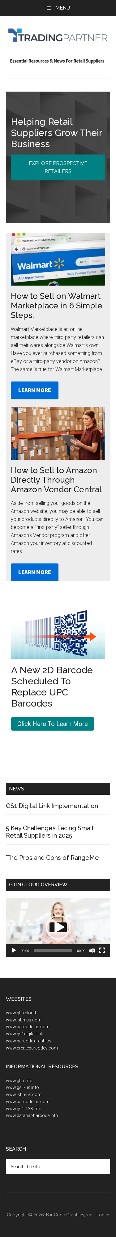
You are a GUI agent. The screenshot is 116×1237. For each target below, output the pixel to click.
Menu (62, 8)
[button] (58, 927)
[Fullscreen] (102, 950)
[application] (58, 927)
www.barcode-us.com (27, 1026)
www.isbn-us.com (23, 1019)
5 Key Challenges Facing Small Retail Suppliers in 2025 (49, 831)
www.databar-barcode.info (32, 1115)
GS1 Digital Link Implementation (52, 806)
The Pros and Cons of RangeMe (52, 857)
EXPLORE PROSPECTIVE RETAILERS (58, 167)
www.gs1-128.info (23, 1108)
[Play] (14, 950)
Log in (103, 1214)
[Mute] (92, 950)
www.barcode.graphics (28, 1040)
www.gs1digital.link (24, 1033)
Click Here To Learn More (52, 724)
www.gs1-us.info (22, 1087)
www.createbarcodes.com (32, 1047)
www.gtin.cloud (21, 1012)
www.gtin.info (19, 1080)
